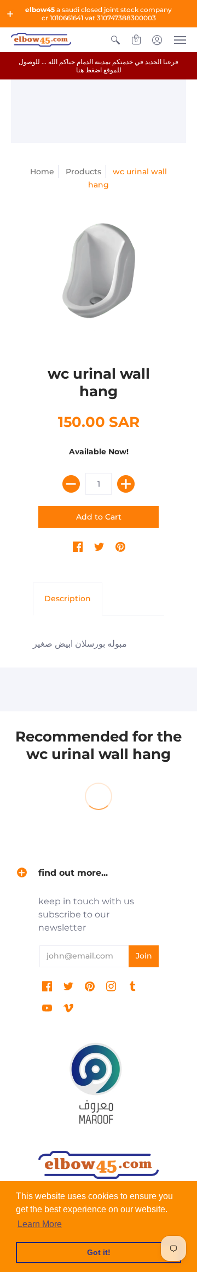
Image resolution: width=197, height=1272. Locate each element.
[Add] (126, 484)
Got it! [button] (99, 1252)
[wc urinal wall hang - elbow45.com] (98, 275)
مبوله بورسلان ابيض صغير (80, 643)
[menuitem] (115, 39)
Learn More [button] (40, 1224)
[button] (10, 14)
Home (42, 171)
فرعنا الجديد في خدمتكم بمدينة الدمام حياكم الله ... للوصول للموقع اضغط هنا (98, 66)
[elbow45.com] (41, 39)
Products (83, 171)
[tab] (67, 599)
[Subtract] (71, 484)
